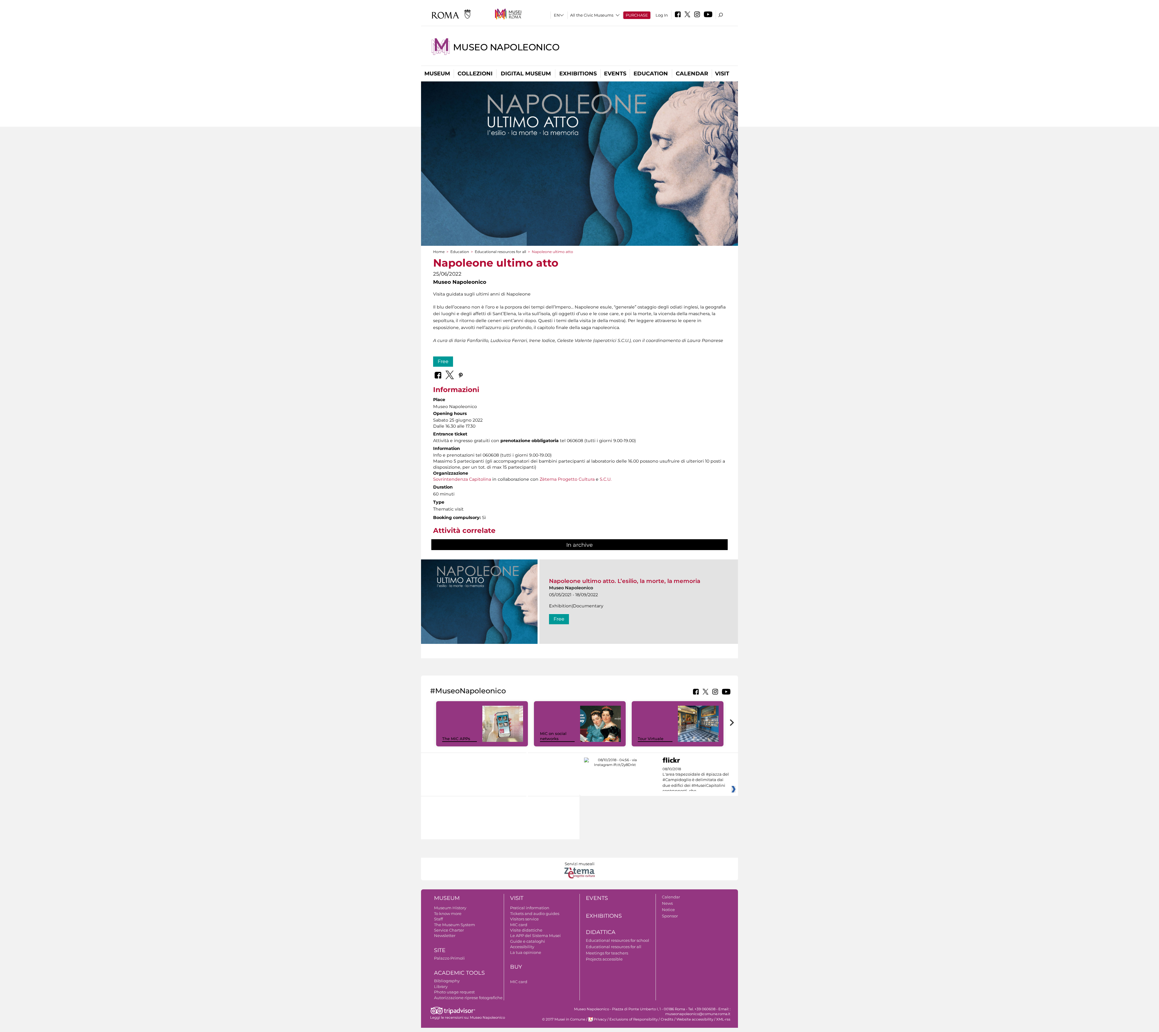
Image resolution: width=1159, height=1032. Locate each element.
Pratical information (529, 907)
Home (439, 251)
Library (441, 986)
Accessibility (522, 946)
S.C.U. (605, 479)
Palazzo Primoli (449, 958)
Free (443, 361)
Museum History (450, 907)
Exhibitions (578, 73)
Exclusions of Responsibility (633, 1019)
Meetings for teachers (607, 953)
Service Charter (449, 930)
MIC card (518, 924)
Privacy (600, 1019)
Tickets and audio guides (534, 913)
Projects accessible (604, 959)
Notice (668, 909)
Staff (438, 918)
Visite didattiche (526, 930)
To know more (447, 913)
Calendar (692, 73)
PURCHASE (637, 15)
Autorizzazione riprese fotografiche (468, 997)
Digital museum (526, 73)
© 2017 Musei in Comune (563, 1019)
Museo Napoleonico (506, 47)
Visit (722, 73)
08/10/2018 (696, 780)
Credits (667, 1019)
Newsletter (444, 935)
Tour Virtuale (650, 738)
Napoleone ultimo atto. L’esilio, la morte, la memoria (624, 581)
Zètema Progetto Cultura (567, 479)
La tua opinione (525, 952)
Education (651, 73)
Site (439, 950)
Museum (437, 73)
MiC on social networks (553, 736)
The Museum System (454, 924)
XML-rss (723, 1019)
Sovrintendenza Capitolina (462, 479)
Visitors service (524, 918)
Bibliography (447, 980)
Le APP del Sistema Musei (535, 935)
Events (615, 73)
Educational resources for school (617, 940)
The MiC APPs (456, 738)
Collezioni (475, 73)
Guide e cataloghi (527, 941)
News (667, 903)
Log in (662, 15)
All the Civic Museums (591, 15)
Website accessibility (694, 1019)
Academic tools (459, 973)
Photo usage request (454, 991)
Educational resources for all (500, 251)
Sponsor (670, 915)
